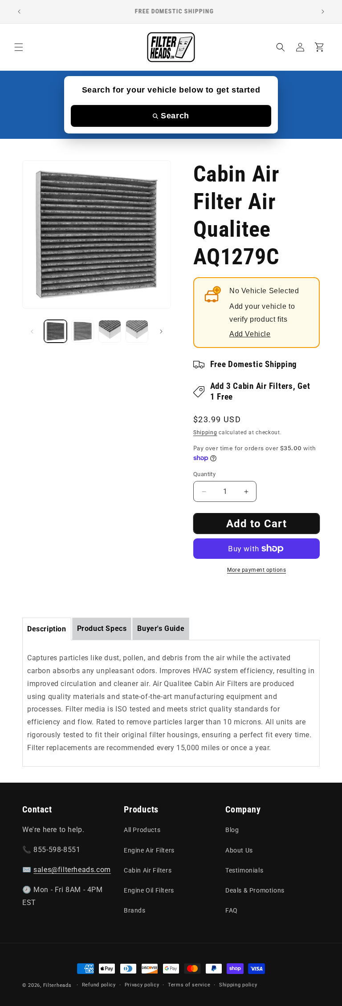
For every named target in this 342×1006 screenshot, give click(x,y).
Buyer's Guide (160, 628)
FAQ (231, 910)
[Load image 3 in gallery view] (109, 331)
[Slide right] (161, 331)
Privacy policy (142, 985)
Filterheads (57, 985)
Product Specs (102, 628)
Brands (135, 910)
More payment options (256, 570)
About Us (239, 850)
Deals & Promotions (255, 890)
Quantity (204, 474)
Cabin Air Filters (147, 870)
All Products (142, 829)
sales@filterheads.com (72, 869)
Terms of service (189, 985)
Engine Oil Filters (149, 890)
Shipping (205, 432)
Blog (232, 829)
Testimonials (244, 870)
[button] (18, 47)
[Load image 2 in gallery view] (82, 331)
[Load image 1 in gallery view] (55, 331)
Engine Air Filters (149, 850)
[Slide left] (32, 331)
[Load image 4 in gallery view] (137, 331)
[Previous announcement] (19, 11)
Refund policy (99, 985)
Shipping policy (238, 985)
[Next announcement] (323, 11)
